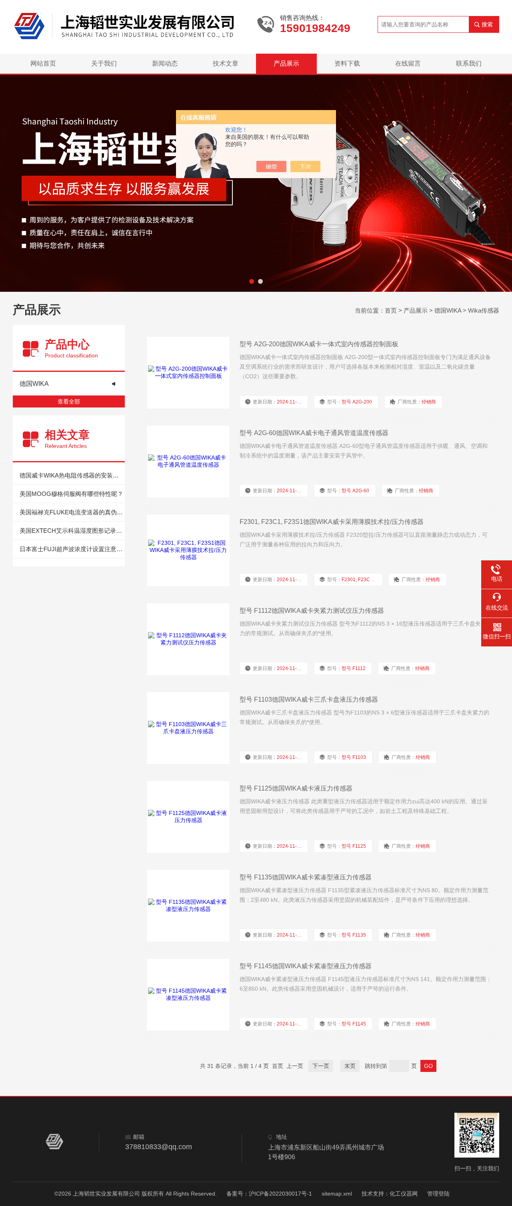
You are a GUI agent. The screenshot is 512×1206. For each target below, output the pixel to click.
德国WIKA (447, 310)
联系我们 (469, 63)
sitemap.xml (337, 1193)
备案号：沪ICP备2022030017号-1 (269, 1193)
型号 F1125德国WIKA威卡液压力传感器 (296, 788)
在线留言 (408, 63)
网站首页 (43, 63)
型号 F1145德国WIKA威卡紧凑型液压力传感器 (306, 966)
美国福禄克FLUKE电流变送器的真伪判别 (72, 512)
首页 (391, 310)
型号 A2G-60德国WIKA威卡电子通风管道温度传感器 (314, 432)
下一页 (320, 1066)
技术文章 (225, 63)
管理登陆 (438, 1193)
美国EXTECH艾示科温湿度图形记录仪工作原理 (72, 530)
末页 (350, 1066)
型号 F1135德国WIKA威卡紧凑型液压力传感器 (306, 877)
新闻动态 (165, 63)
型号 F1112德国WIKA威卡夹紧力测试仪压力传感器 (312, 610)
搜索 (487, 24)
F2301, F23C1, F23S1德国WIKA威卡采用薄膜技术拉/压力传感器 (332, 521)
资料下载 (347, 63)
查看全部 (69, 401)
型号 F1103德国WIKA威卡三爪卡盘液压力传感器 (309, 699)
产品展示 (286, 63)
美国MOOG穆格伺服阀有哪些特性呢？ (71, 493)
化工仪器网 (404, 1193)
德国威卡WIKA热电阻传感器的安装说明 (72, 475)
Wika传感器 (483, 310)
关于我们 (104, 63)
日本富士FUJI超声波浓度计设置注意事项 (72, 549)
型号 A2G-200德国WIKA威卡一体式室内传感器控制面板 (319, 344)
